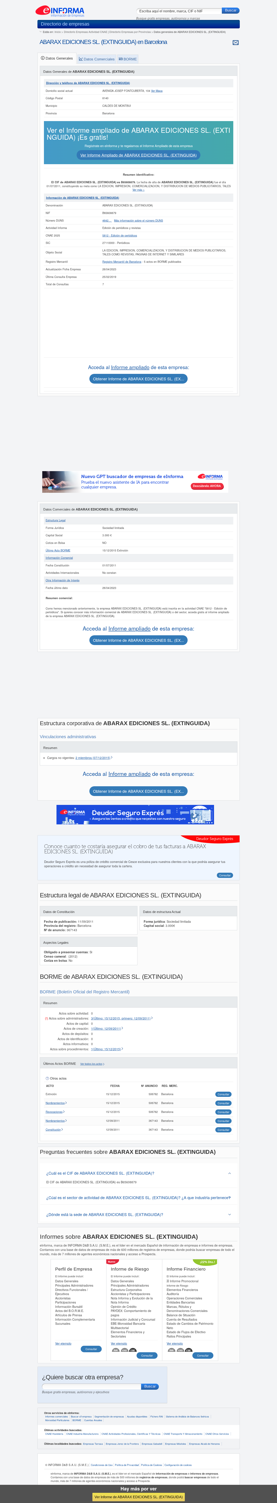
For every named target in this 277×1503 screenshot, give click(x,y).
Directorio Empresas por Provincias (130, 32)
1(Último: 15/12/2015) (106, 1049)
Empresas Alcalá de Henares (204, 1443)
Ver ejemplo (63, 1343)
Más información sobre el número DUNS (138, 220)
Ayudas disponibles (137, 1416)
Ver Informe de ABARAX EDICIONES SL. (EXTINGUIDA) (139, 1497)
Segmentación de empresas (109, 1416)
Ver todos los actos (91, 1063)
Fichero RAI (156, 1416)
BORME (76, 1420)
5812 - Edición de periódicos (119, 235)
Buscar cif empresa (81, 1416)
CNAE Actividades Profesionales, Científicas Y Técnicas (131, 1433)
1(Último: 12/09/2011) (106, 1028)
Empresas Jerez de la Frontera (122, 1443)
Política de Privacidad (127, 1465)
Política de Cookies (151, 1465)
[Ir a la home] (59, 9)
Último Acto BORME (58, 550)
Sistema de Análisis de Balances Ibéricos (187, 1416)
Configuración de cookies (178, 1465)
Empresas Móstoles (175, 1443)
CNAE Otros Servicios (217, 1433)
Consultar (91, 1349)
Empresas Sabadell (152, 1443)
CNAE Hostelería (54, 1433)
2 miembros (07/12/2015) (93, 758)
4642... (107, 220)
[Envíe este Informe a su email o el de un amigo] (236, 42)
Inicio (58, 32)
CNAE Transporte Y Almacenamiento (183, 1433)
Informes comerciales (56, 1416)
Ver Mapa (157, 91)
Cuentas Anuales (93, 1420)
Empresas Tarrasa (93, 1443)
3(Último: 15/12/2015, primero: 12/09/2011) (121, 1018)
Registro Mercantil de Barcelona (121, 262)
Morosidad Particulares (57, 1420)
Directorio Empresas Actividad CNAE (85, 32)
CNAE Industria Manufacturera (82, 1433)
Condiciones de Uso (102, 1465)
